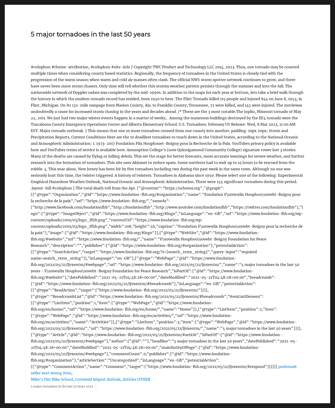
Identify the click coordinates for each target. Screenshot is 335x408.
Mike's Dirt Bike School (52, 379)
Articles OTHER (136, 379)
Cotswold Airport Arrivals (98, 379)
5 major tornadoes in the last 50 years (90, 34)
